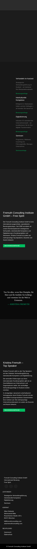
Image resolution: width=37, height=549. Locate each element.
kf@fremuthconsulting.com (12, 521)
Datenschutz (8, 534)
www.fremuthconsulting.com (13, 523)
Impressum (7, 532)
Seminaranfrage (21, 150)
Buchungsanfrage (12, 245)
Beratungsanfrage (22, 93)
